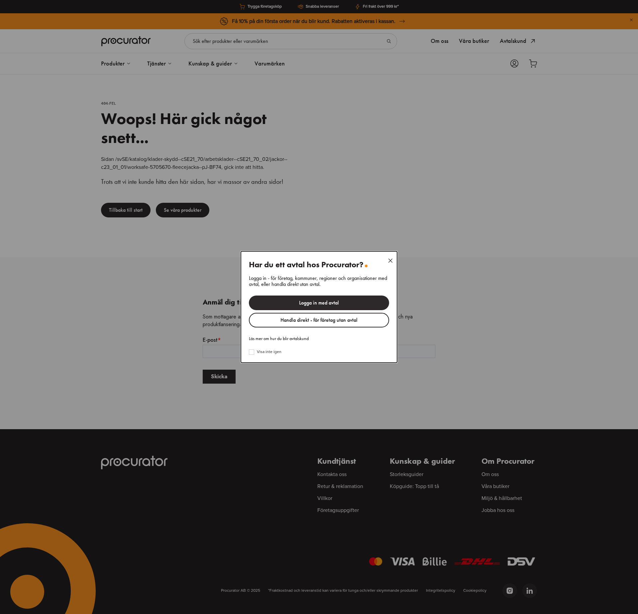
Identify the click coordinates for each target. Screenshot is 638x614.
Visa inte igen (269, 352)
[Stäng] (390, 261)
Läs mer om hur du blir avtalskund (279, 338)
